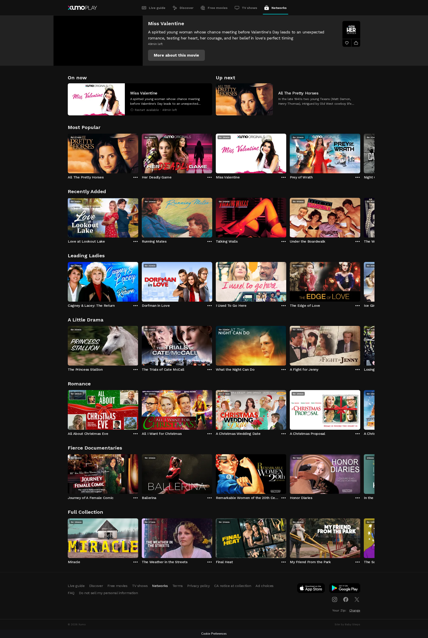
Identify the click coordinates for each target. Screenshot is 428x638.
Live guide (157, 8)
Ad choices (264, 586)
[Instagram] (334, 599)
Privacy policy (198, 586)
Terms (177, 586)
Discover (186, 8)
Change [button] (354, 610)
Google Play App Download (345, 589)
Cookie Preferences (214, 633)
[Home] (82, 8)
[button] (176, 55)
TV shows (249, 8)
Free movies (218, 8)
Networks (279, 8)
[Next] (360, 152)
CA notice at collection (232, 586)
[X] (357, 599)
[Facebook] (345, 599)
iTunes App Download (311, 589)
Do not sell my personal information (108, 593)
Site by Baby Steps (347, 624)
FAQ (71, 593)
